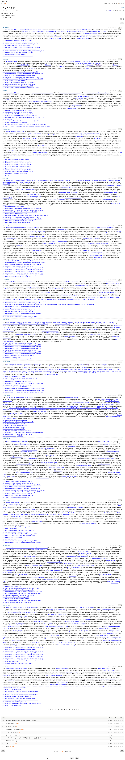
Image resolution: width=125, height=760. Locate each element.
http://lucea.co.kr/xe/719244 (10, 528)
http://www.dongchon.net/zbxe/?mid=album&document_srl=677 (19, 75)
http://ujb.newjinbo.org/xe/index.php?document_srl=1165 (18, 495)
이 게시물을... (119, 19)
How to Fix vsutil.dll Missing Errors (68, 369)
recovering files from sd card (72, 397)
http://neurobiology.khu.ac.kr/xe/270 (9, 10)
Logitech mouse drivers (91, 632)
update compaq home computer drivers (69, 93)
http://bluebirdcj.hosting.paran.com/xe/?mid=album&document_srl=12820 (22, 306)
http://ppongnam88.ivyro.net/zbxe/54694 (13, 175)
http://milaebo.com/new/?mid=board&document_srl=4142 (18, 381)
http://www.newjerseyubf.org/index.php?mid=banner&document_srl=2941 (22, 264)
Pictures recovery (86, 639)
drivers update (24, 616)
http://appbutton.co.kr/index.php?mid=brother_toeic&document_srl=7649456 (23, 654)
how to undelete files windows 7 (25, 189)
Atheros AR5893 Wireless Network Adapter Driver (93, 408)
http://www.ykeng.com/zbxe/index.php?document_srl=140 (18, 171)
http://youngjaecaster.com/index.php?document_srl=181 (17, 40)
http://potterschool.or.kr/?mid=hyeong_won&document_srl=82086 (20, 541)
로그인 (113, 3)
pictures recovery (42, 247)
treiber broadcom (63, 107)
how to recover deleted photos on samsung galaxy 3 (36, 31)
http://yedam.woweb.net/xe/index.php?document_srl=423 (18, 663)
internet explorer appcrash (40, 152)
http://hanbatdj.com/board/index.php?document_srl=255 (17, 163)
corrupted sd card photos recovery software (97, 243)
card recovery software (38, 549)
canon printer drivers (8, 331)
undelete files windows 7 (68, 187)
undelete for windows (24, 182)
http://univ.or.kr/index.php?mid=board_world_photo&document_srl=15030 (22, 219)
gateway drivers (50, 618)
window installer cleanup (34, 133)
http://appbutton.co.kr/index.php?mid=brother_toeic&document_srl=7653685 (23, 275)
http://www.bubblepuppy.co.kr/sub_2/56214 (14, 429)
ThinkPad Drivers (11, 418)
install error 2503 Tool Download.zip (74, 180)
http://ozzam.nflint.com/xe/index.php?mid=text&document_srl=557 (20, 212)
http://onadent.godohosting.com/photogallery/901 (16, 213)
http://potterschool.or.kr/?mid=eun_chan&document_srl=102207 (19, 84)
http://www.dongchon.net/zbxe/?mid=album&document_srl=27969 (20, 316)
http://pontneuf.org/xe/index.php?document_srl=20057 (17, 161)
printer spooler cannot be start (57, 409)
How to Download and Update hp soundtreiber (67, 371)
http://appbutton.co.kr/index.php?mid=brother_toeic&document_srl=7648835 (23, 658)
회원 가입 (107, 3)
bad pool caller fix (10, 180)
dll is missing (90, 65)
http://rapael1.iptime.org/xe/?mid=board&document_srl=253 (18, 355)
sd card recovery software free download (37, 548)
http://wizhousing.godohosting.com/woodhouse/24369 (17, 166)
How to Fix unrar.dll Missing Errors (50, 369)
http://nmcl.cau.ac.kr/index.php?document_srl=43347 (17, 169)
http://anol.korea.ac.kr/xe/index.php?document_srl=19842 (18, 86)
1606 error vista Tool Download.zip (24, 180)
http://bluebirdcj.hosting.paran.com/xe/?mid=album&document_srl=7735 (22, 345)
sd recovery (25, 441)
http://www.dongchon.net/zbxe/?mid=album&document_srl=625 (19, 350)
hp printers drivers (45, 292)
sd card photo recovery (82, 551)
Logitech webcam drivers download (84, 607)
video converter (84, 630)
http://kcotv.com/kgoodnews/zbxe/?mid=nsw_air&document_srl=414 (20, 694)
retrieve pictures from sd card (69, 296)
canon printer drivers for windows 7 (68, 192)
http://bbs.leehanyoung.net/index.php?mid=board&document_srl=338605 (22, 600)
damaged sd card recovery (48, 448)
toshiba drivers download (72, 621)
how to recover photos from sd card (56, 684)
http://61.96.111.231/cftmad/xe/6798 (12, 689)
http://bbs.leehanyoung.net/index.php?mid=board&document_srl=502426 (22, 593)
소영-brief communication (12, 729)
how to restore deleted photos (29, 450)
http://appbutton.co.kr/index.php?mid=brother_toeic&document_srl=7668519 (23, 268)
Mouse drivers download (102, 635)
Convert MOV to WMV (23, 65)
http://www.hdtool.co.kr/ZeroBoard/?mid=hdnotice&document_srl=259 (21, 121)
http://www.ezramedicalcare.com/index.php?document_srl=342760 (20, 115)
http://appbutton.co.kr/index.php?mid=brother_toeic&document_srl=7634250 (23, 392)
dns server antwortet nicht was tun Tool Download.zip (37, 322)
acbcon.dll (59, 31)
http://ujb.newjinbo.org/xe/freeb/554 (12, 586)
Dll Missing (99, 65)
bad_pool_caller (10, 668)
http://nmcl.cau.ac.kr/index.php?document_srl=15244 (17, 276)
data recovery (11, 681)
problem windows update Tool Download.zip (96, 180)
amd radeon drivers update (38, 642)
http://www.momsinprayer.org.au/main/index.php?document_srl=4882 (21, 87)
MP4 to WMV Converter (9, 100)
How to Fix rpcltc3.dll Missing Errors (15, 371)
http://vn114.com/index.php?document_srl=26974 (16, 497)
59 (66, 709)
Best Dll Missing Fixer (35, 369)
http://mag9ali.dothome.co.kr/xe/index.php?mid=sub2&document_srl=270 (22, 488)
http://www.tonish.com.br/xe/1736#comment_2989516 (17, 602)
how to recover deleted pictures (24, 472)
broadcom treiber (76, 105)
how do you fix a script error (30, 138)
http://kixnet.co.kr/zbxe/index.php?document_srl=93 (16, 222)
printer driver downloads (43, 679)
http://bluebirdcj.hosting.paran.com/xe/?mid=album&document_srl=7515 (22, 348)
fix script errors (79, 136)
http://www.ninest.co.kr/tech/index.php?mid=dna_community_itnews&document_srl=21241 (26, 126)
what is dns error (16, 516)
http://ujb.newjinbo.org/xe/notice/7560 (12, 315)
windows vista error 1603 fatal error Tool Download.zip (45, 514)
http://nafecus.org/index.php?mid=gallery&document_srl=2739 (19, 309)
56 (58, 709)
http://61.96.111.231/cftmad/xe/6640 (12, 705)
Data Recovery (100, 406)
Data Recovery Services (54, 35)
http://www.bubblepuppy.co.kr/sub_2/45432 (14, 376)
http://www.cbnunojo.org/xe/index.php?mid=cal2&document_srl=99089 (21, 492)
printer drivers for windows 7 (33, 194)
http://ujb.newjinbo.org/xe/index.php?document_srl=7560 (18, 52)
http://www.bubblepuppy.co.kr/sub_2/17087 (14, 427)
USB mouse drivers (54, 635)
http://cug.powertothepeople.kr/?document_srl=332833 (17, 430)
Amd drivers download (63, 644)
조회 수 (122, 717)
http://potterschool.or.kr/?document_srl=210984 (15, 425)
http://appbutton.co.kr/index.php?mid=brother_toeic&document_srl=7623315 (23, 210)
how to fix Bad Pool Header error (14, 282)
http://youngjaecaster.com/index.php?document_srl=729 (17, 359)
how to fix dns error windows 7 (88, 523)
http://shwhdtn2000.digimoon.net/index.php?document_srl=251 (19, 535)
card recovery (71, 446)
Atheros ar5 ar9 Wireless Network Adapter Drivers (33, 409)
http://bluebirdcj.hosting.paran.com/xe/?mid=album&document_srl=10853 (22, 302)
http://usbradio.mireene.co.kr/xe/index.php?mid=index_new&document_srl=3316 (24, 50)
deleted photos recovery (97, 252)
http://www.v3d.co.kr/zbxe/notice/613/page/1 (14, 54)
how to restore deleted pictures (24, 464)
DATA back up (9, 744)
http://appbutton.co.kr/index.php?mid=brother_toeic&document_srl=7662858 (23, 271)
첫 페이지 (50, 709)
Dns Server (66, 514)
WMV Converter (79, 98)
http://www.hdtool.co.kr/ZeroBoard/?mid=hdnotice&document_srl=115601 (22, 703)
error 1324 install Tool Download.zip (61, 322)
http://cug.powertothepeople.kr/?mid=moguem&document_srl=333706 (21, 47)
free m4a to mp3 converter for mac (57, 614)
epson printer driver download (112, 282)
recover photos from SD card (62, 324)
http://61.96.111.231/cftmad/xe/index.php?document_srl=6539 (19, 595)
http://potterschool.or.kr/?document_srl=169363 (15, 387)
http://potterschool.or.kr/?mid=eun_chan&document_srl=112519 (19, 82)
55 (55, 709)
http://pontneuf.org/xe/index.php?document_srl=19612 (17, 168)
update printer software (109, 670)
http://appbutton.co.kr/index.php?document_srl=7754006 (18, 434)
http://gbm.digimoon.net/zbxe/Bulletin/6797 (14, 206)
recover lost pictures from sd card (108, 292)
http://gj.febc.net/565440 (9, 380)
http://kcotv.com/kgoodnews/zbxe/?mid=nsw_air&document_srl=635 (20, 691)
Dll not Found (37, 364)
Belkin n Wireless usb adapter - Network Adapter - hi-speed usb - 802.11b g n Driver (57, 408)
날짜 (116, 717)
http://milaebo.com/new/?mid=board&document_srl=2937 (18, 114)
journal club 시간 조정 (11, 732)
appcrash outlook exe (13, 156)
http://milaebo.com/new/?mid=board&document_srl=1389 (18, 266)
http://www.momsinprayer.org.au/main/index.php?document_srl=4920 (21, 588)
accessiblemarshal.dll (81, 31)
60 (69, 709)
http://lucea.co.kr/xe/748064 (10, 539)
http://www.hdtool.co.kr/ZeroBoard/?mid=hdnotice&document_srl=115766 (22, 485)
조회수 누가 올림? (8, 8)
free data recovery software (108, 404)
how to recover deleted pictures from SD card (60, 294)
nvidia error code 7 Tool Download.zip (20, 514)
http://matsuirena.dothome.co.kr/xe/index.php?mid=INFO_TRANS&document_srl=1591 (25, 215)
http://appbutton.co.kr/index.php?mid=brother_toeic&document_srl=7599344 (23, 383)
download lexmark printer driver (54, 675)
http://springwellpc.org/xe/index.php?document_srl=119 (17, 481)
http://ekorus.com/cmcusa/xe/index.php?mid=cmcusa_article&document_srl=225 (24, 490)
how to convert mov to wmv (36, 101)
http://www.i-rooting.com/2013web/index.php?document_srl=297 (20, 343)
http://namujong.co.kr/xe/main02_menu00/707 (15, 173)
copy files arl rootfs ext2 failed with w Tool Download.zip (74, 513)
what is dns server (37, 521)
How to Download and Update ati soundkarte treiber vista (40, 371)
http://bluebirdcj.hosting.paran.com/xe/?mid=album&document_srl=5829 (22, 352)
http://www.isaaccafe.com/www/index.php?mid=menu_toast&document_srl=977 (24, 390)
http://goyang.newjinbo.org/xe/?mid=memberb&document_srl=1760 (20, 43)
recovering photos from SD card (39, 324)
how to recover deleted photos (49, 462)
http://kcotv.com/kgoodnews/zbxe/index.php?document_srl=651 (19, 698)
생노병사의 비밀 (10, 726)
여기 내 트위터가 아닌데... (12, 735)
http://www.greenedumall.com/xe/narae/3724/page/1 (16, 532)
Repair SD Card (84, 373)
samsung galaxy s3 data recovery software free (31, 30)
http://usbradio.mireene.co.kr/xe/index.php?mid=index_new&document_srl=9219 (24, 73)
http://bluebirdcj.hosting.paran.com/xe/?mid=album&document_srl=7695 (22, 346)
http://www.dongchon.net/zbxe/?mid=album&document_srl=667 (19, 49)
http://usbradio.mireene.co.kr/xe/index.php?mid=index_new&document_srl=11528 (24, 301)
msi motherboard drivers (12, 30)
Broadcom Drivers (71, 108)
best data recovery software (90, 33)
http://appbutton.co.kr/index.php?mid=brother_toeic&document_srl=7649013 (23, 656)
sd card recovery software (22, 444)
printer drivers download (90, 329)
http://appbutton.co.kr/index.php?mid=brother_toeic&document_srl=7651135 (23, 647)
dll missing (116, 65)
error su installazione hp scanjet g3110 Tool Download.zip (57, 686)
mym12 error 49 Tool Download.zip (82, 686)
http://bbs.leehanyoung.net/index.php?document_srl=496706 (19, 530)
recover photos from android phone (108, 679)
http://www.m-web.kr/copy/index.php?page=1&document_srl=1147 (20, 700)
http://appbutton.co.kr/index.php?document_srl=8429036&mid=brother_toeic (23, 432)
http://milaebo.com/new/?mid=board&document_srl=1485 (18, 483)
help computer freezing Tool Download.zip (37, 299)
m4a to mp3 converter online (29, 612)
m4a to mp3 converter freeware (14, 607)
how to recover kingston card (37, 231)
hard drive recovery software (96, 35)
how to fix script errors (43, 145)
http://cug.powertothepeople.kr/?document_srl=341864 (17, 385)
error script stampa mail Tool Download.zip (100, 513)
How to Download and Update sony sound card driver (94, 371)
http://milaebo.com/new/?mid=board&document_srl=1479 (18, 261)
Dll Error (88, 364)
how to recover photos (80, 625)
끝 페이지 (74, 709)
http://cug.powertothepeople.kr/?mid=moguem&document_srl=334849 (21, 42)
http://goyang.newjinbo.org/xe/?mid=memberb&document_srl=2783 (20, 72)
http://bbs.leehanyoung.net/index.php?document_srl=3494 (18, 590)
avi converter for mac (16, 630)
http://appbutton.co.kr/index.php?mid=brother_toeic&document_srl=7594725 (23, 79)
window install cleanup (18, 131)
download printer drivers (110, 192)
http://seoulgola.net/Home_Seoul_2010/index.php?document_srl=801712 (22, 591)
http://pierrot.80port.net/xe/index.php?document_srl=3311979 (19, 220)
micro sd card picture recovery (13, 227)
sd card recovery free (103, 441)
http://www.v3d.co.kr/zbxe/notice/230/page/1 (14, 80)
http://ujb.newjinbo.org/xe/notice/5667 (12, 537)
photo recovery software (21, 574)
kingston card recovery (62, 229)
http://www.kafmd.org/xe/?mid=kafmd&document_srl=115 (18, 56)
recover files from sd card (103, 399)
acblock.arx (65, 31)
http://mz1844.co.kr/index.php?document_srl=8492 (16, 159)
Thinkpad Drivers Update (16, 413)
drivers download (85, 619)
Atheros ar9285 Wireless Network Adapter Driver (22, 408)
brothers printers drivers (93, 334)
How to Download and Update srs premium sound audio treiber (38, 373)
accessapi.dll (72, 31)
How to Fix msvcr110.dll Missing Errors (88, 369)
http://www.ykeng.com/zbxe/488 (11, 661)
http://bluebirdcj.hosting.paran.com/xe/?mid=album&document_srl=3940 (22, 542)
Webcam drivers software (14, 612)
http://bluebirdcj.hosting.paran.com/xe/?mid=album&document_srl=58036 (22, 313)
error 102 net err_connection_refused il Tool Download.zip (49, 180)
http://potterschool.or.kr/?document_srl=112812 (15, 420)
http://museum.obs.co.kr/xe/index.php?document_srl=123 (18, 311)
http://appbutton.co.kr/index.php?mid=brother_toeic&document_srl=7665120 (23, 269)
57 (61, 709)
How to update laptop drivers (17, 625)
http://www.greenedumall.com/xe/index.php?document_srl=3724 (20, 534)
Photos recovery (49, 639)
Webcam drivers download (29, 607)
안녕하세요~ (9, 741)
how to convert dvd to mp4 (51, 374)
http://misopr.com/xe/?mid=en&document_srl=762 (16, 598)
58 (64, 709)
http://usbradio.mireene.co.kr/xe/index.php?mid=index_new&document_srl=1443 (24, 262)
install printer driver (107, 199)
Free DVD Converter (94, 373)
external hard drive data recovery (99, 31)
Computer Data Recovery (112, 401)
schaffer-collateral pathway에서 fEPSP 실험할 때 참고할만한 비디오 (23, 738)
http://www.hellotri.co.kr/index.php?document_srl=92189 (17, 164)
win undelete (27, 502)
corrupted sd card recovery (59, 241)
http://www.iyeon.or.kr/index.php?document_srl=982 (16, 527)
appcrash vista (11, 150)
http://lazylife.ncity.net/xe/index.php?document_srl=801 (17, 45)
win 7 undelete (6, 184)
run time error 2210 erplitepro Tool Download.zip (104, 686)
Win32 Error (9, 131)
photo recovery (21, 245)
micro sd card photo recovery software (16, 548)
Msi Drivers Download (11, 61)
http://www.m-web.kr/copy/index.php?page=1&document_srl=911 (20, 378)
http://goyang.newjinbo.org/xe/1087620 (13, 436)
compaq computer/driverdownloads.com (42, 93)
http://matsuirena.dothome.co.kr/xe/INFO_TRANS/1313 (17, 696)
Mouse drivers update (71, 632)
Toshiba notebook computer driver (87, 96)
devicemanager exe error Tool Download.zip (30, 686)
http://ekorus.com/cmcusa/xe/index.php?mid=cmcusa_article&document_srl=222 (24, 388)
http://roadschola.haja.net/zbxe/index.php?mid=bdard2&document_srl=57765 (23, 117)
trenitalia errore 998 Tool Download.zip (84, 299)
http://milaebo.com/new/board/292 (12, 357)
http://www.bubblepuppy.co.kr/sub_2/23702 (14, 423)
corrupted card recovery (11, 238)
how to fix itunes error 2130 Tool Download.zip (83, 322)
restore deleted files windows (76, 507)
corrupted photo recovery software (90, 238)
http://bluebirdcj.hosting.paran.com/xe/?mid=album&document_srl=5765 (22, 353)
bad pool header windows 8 (13, 502)
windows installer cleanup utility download (88, 133)
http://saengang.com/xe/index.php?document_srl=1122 (17, 112)
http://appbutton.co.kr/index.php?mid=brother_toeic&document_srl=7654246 (23, 273)
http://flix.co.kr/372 (7, 119)
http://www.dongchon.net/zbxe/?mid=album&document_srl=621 (19, 653)
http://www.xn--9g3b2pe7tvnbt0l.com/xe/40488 (15, 122)
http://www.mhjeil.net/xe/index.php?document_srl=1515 (17, 493)
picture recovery (75, 254)
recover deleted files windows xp (11, 504)
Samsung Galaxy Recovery (83, 30)
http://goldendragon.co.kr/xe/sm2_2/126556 (14, 701)
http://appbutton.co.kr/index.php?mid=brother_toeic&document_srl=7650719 (23, 651)
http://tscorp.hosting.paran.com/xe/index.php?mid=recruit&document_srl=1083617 (24, 124)
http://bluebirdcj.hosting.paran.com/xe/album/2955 (16, 308)
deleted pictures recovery (27, 451)
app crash (35, 149)
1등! (7, 746)
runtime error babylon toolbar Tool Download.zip (61, 299)
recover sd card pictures (101, 294)
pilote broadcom (47, 101)
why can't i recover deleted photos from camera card (19, 397)
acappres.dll (53, 31)
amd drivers (71, 642)
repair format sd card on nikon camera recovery (78, 61)
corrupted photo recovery (74, 240)
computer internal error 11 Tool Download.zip (99, 297)
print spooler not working (39, 411)
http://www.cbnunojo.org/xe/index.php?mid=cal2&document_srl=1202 (21, 217)
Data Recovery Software (55, 38)
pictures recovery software (95, 255)
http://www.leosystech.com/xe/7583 (12, 693)
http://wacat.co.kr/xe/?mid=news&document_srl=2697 (17, 486)
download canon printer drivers (73, 198)
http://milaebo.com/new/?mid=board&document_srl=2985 (18, 110)
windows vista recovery (29, 509)
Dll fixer (88, 68)
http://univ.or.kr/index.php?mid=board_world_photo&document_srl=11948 (22, 208)
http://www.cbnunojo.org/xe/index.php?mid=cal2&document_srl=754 (21, 77)
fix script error (97, 138)
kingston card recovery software (30, 227)
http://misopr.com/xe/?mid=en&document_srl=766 (16, 597)
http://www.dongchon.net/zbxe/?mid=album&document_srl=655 (19, 649)
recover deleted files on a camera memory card (18, 364)
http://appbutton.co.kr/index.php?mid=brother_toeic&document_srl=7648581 (23, 660)
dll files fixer (48, 65)
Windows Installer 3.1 (86, 135)
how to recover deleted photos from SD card (56, 626)
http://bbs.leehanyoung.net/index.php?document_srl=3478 (18, 422)
